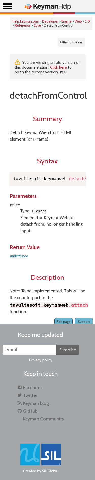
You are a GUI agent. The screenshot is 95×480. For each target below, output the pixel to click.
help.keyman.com (26, 21)
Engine (66, 21)
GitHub (30, 411)
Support (84, 321)
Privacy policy (40, 360)
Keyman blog (36, 403)
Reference (23, 25)
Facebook (33, 387)
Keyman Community (43, 419)
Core (38, 25)
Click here (58, 67)
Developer (50, 21)
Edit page (63, 321)
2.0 (87, 21)
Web (79, 21)
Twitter (30, 395)
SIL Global (50, 471)
